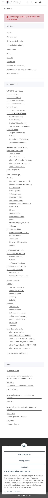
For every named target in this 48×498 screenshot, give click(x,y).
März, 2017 (11, 413)
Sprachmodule (14, 213)
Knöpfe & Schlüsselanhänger (20, 203)
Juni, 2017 (10, 401)
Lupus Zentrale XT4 (14, 97)
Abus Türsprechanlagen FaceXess (21, 338)
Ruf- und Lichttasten (17, 319)
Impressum (8, 491)
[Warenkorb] (42, 2)
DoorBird (10, 303)
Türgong (12, 297)
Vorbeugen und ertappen (17, 417)
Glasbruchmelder (15, 197)
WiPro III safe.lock (15, 257)
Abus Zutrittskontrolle (15, 329)
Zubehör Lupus (12, 129)
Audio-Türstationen (16, 290)
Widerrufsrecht (12, 74)
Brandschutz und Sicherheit (19, 181)
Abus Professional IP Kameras (20, 160)
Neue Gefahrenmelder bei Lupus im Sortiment (20, 396)
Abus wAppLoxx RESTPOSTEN (20, 348)
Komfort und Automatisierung (20, 184)
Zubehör (12, 245)
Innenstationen (15, 294)
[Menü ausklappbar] (3, 1)
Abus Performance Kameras (19, 163)
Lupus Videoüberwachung (16, 113)
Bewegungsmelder (16, 200)
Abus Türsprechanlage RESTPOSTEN (23, 345)
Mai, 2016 (10, 421)
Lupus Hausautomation (15, 101)
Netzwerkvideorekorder (18, 242)
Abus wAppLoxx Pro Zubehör (20, 335)
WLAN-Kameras (15, 236)
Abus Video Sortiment (15, 150)
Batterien (12, 136)
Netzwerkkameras (16, 117)
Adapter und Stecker (17, 133)
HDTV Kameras (14, 120)
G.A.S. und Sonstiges (17, 263)
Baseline (10, 178)
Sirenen (12, 210)
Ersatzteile (13, 322)
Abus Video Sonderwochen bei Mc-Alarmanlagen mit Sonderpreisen (20, 377)
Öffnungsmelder (15, 194)
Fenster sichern (13, 424)
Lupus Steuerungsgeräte (16, 110)
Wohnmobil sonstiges (15, 269)
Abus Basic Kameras (17, 157)
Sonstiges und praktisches (17, 353)
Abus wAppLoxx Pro (16, 332)
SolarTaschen (14, 273)
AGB (8, 53)
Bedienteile (13, 207)
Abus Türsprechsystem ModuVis (21, 342)
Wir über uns (12, 37)
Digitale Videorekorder (17, 123)
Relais (11, 219)
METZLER (10, 284)
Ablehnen (24, 467)
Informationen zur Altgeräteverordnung (21, 70)
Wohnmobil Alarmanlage (16, 253)
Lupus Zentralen (13, 94)
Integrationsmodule (16, 216)
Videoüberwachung (14, 229)
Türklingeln (13, 239)
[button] (28, 2)
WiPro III (12, 260)
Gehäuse (12, 226)
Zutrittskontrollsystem (17, 313)
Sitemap (10, 57)
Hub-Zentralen (14, 187)
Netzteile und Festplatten (18, 139)
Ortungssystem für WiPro (16, 266)
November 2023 (13, 370)
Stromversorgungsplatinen (19, 223)
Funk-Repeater (14, 191)
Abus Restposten (13, 170)
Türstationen (14, 306)
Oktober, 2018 (12, 390)
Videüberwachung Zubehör (19, 126)
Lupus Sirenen (12, 107)
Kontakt (9, 33)
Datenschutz (18, 491)
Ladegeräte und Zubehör (18, 276)
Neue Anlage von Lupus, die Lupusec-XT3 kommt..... (22, 408)
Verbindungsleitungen (17, 142)
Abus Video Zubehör (17, 166)
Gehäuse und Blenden (17, 316)
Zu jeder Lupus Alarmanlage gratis (20, 385)
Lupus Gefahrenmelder (15, 104)
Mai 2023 (10, 382)
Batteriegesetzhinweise (15, 65)
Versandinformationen (15, 45)
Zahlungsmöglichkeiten (15, 41)
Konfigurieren (24, 461)
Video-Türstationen (16, 287)
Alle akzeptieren (24, 454)
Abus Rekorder (14, 154)
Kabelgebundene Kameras (19, 232)
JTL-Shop (27, 495)
